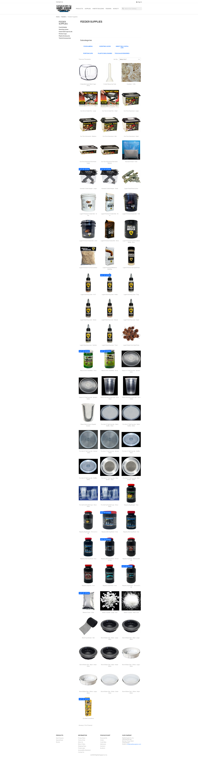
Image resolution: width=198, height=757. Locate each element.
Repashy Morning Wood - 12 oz (110, 532)
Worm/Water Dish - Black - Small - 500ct (109, 665)
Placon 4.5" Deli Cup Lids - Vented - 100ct (131, 371)
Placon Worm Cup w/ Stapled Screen (88, 425)
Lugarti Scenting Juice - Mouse (110, 320)
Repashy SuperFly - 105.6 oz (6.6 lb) (131, 559)
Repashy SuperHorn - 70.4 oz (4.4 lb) (131, 586)
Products (79, 8)
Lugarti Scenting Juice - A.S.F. (88, 294)
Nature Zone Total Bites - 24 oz (110, 370)
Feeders (108, 8)
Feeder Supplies (63, 22)
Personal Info (103, 738)
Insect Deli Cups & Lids (65, 31)
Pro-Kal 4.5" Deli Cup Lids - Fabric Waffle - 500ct (131, 425)
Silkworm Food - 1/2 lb (88, 612)
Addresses (103, 744)
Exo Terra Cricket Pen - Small (109, 111)
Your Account (105, 735)
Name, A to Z (130, 59)
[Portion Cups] (88, 51)
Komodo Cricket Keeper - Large (88, 188)
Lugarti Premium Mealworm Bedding (110, 268)
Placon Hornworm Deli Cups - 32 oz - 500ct (131, 398)
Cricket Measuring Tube (109, 84)
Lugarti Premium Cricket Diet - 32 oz (109, 214)
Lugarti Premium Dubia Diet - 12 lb (131, 214)
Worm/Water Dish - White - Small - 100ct (110, 692)
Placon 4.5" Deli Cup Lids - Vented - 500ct (88, 398)
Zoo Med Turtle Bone (88, 718)
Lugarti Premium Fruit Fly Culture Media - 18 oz (131, 241)
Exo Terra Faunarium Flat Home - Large (88, 162)
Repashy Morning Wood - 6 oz (88, 558)
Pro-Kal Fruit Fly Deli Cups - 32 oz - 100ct (88, 505)
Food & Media (63, 27)
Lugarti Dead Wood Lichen (131, 188)
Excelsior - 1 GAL (131, 84)
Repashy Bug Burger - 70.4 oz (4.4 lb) (88, 532)
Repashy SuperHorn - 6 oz (110, 585)
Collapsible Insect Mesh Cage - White (88, 84)
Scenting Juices (63, 29)
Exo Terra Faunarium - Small (131, 136)
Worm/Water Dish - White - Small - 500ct (131, 692)
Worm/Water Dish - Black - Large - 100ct (110, 638)
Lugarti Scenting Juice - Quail (131, 320)
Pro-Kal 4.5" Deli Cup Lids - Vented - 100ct (88, 451)
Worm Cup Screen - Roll (88, 638)
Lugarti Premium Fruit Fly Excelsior (88, 267)
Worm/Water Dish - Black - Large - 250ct (131, 638)
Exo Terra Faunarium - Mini (110, 136)
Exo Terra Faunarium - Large (131, 111)
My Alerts (102, 748)
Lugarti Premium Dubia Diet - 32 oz (110, 240)
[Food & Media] (88, 44)
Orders (102, 740)
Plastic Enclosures (64, 36)
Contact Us (59, 2)
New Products (60, 738)
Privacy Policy (81, 738)
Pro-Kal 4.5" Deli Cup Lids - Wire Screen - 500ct (131, 478)
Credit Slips (103, 742)
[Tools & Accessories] (122, 51)
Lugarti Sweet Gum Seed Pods (131, 345)
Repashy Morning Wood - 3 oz (131, 532)
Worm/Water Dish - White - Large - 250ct (88, 692)
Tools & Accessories (65, 38)
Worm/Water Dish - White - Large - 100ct (131, 665)
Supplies (88, 8)
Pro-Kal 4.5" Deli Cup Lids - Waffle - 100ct (131, 451)
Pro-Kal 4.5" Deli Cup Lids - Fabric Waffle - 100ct (109, 425)
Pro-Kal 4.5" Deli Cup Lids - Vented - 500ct (110, 451)
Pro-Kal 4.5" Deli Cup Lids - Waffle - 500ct (88, 478)
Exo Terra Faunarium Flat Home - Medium (109, 162)
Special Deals (59, 740)
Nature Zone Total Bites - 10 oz (88, 370)
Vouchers (102, 746)
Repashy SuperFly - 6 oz (88, 585)
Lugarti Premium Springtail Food (131, 267)
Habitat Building (98, 8)
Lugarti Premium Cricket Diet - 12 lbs (88, 214)
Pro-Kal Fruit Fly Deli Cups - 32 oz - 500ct (110, 505)
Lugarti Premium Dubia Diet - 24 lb (88, 240)
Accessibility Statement (84, 750)
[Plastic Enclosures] (105, 51)
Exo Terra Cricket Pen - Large (88, 111)
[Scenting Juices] (105, 44)
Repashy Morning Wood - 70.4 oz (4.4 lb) (109, 559)
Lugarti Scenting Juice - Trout (110, 345)
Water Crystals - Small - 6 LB (131, 612)
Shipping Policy (82, 746)
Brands (58, 742)
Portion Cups (63, 34)
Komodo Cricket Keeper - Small (110, 188)
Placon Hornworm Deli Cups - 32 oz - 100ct (110, 398)
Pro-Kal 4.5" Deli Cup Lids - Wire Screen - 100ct (109, 478)
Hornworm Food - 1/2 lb (131, 161)
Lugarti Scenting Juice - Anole (110, 294)
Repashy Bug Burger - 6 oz (131, 505)
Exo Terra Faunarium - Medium (88, 136)
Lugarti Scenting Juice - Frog (131, 294)
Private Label (81, 748)
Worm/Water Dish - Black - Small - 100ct (88, 665)
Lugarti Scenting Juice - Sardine (88, 345)
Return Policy (81, 744)
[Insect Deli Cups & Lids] (122, 44)
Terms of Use (81, 740)
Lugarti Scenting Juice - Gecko (88, 320)
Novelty (116, 8)
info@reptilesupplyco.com (134, 744)
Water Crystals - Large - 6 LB (109, 612)
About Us (80, 742)
